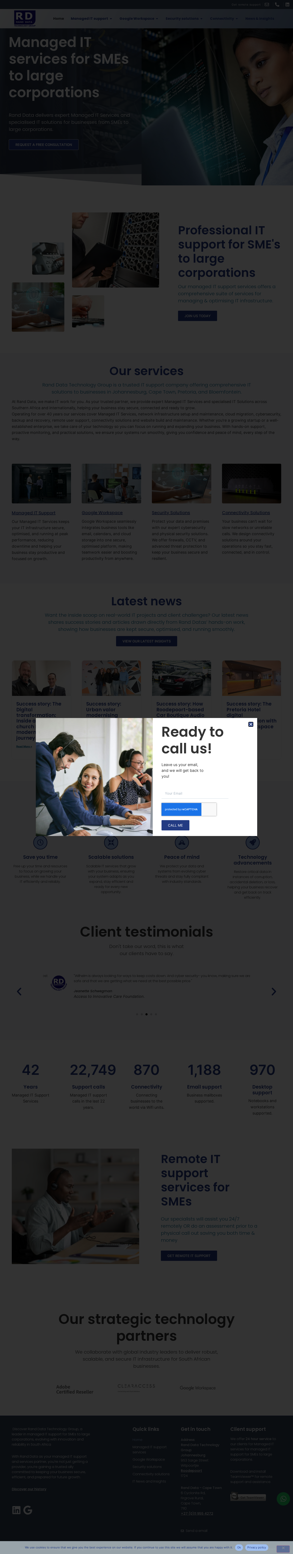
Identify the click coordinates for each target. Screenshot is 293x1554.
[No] (283, 1549)
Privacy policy (256, 1547)
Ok (239, 1547)
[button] (251, 724)
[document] (146, 777)
